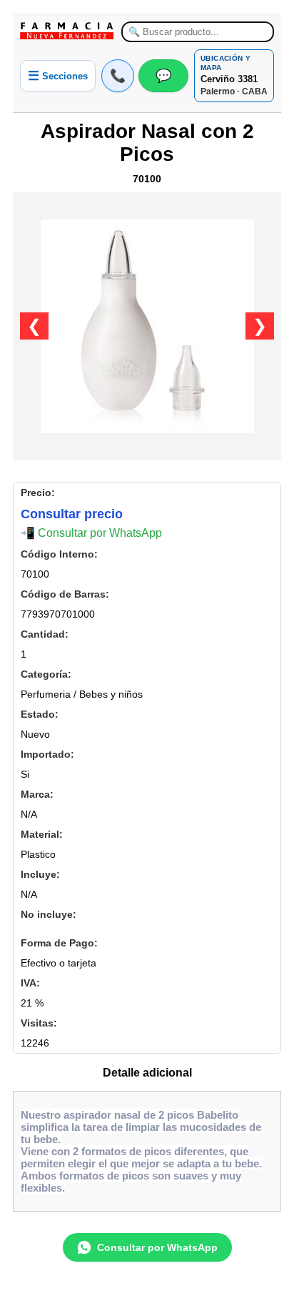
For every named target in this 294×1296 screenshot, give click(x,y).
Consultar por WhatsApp (157, 1247)
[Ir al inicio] (67, 30)
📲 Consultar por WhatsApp (91, 533)
